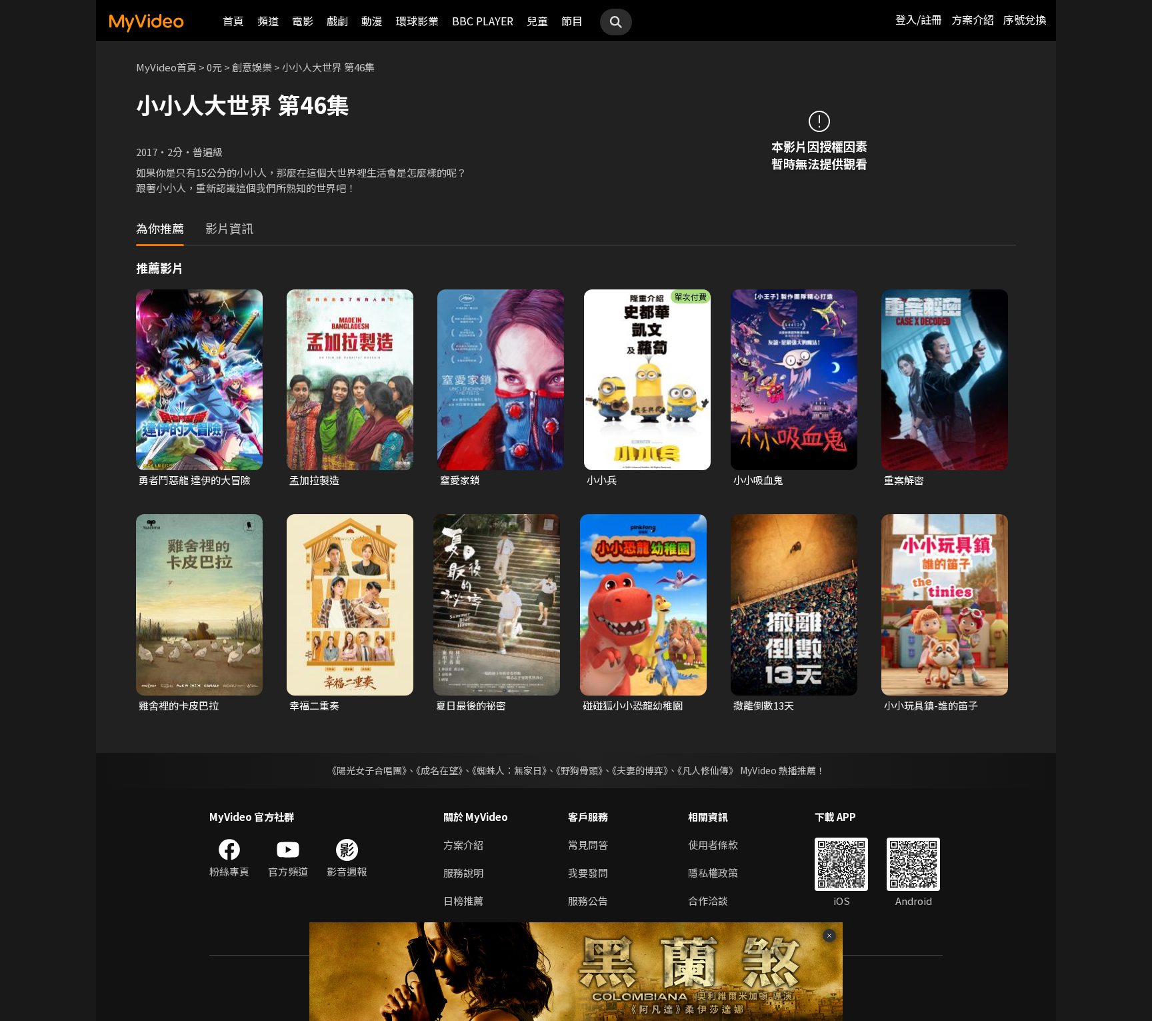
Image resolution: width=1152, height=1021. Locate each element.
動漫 (372, 21)
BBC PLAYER (482, 21)
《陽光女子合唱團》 (367, 770)
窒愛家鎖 (460, 480)
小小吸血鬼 (758, 480)
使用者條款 (713, 845)
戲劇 (337, 21)
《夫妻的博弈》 (640, 770)
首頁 (233, 21)
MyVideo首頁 (166, 67)
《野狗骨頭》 (579, 770)
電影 (302, 21)
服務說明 (463, 873)
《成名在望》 (439, 770)
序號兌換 (1024, 19)
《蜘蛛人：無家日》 (509, 770)
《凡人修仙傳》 (707, 770)
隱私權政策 (713, 873)
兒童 (537, 21)
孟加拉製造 (314, 480)
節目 (572, 21)
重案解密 (904, 480)
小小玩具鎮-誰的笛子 (931, 705)
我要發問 (588, 873)
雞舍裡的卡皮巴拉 (179, 705)
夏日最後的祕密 (471, 705)
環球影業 (417, 21)
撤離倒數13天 (763, 705)
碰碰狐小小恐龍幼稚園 (633, 705)
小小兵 (602, 480)
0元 (214, 67)
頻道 (268, 21)
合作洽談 (708, 901)
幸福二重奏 (314, 705)
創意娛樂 (252, 67)
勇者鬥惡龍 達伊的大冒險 (195, 480)
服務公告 (588, 901)
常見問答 (588, 845)
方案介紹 (972, 19)
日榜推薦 (463, 901)
